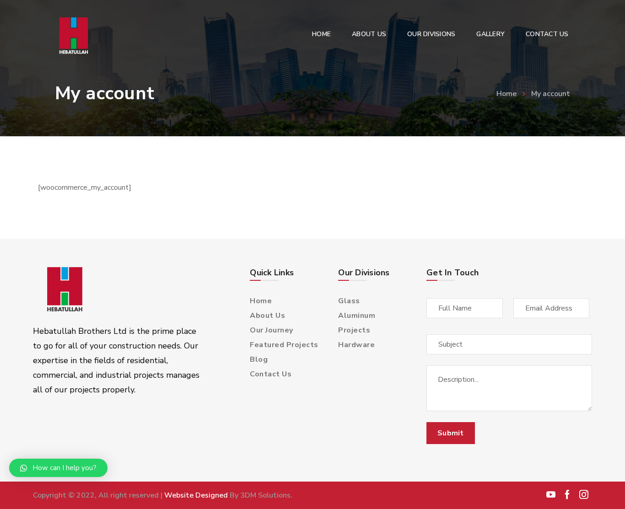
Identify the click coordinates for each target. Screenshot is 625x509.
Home (506, 94)
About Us (267, 316)
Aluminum (356, 316)
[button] (58, 468)
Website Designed (196, 495)
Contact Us (270, 374)
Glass (349, 301)
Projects (354, 330)
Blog (259, 359)
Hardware (356, 345)
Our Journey (271, 330)
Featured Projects (284, 345)
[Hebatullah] (76, 36)
